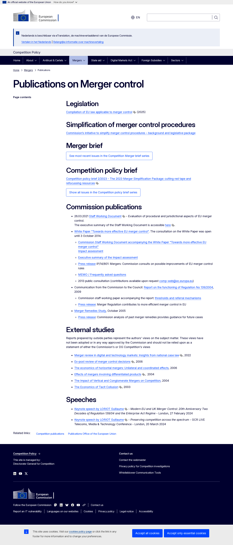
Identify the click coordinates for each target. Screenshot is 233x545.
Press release (87, 263)
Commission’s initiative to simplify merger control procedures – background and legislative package (130, 133)
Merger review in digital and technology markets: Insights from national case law (126, 355)
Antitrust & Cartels (53, 60)
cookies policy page (80, 531)
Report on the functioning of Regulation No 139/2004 (178, 287)
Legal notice (127, 511)
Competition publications (50, 433)
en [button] (138, 17)
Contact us (97, 505)
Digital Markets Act (121, 60)
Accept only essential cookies (186, 533)
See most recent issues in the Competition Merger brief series (109, 155)
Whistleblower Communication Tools (140, 472)
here (168, 225)
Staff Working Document (105, 216)
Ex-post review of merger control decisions (102, 361)
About (29, 60)
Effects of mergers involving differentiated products (107, 374)
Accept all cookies (147, 533)
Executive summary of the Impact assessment (108, 257)
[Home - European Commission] (38, 16)
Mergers (77, 60)
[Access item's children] (36, 60)
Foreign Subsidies (152, 60)
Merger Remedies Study (90, 310)
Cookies (88, 511)
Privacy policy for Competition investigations (144, 466)
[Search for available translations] (134, 112)
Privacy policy (106, 511)
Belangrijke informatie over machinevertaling (78, 41)
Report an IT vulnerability (27, 511)
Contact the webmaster (132, 459)
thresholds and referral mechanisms (178, 298)
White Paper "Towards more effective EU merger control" (111, 231)
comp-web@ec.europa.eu (176, 281)
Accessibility (146, 511)
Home (16, 60)
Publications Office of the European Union (92, 433)
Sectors (175, 60)
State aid (96, 60)
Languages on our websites (62, 511)
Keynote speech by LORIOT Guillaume (99, 409)
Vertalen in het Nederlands (36, 41)
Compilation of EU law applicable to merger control (99, 112)
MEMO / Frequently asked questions (102, 274)
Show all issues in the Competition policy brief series (103, 192)
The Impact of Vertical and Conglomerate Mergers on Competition (117, 380)
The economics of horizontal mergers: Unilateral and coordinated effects (121, 368)
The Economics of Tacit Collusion (96, 387)
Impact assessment (90, 251)
